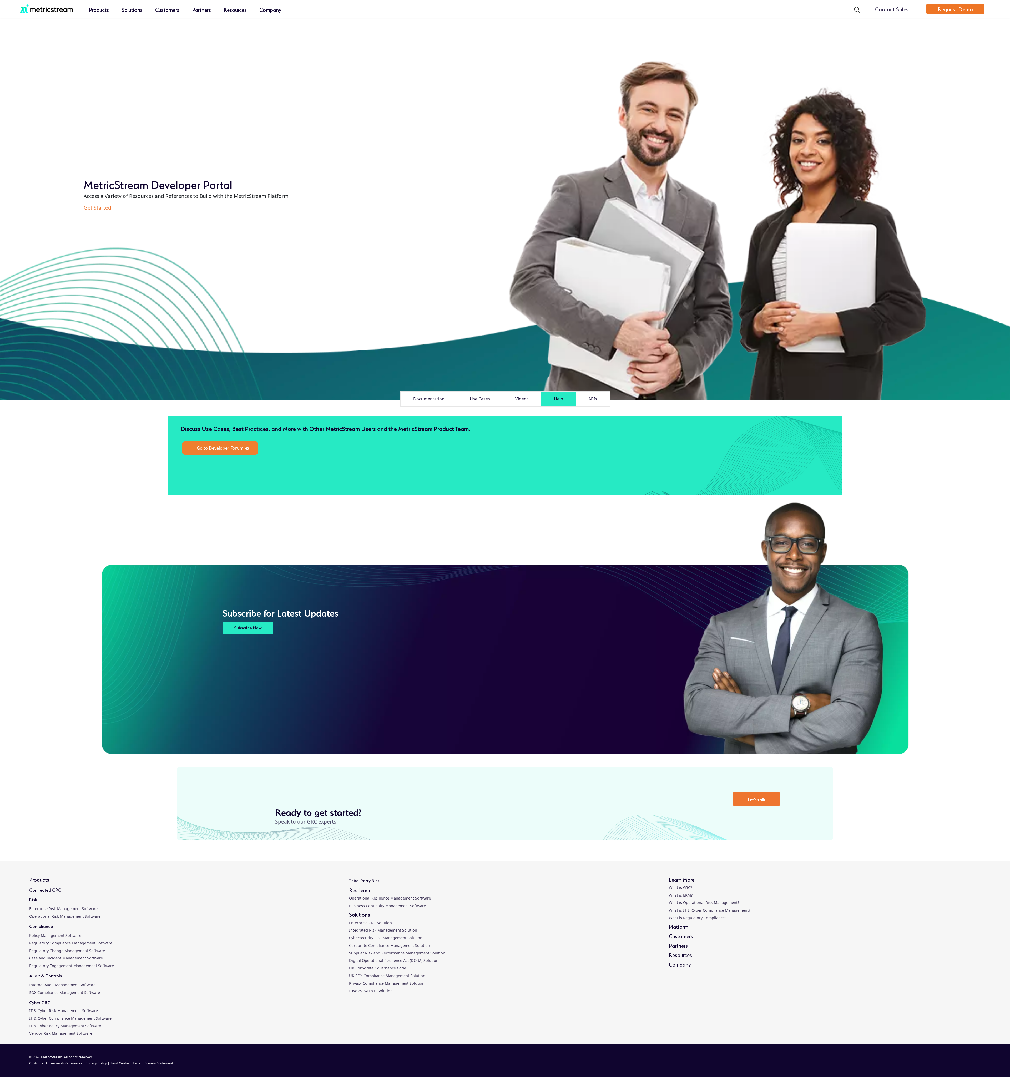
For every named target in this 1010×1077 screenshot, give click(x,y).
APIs (592, 399)
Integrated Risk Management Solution (383, 930)
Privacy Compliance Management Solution (387, 983)
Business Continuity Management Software (387, 905)
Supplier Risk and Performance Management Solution (397, 953)
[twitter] (890, 1063)
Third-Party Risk (364, 880)
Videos (522, 399)
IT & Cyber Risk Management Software (63, 1010)
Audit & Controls (45, 975)
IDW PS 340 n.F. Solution (371, 990)
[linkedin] (811, 1063)
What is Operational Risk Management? (704, 902)
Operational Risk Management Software (64, 916)
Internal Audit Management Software (62, 984)
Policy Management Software (55, 935)
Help (558, 399)
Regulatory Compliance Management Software (70, 943)
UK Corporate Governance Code (377, 968)
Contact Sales (892, 9)
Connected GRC (45, 889)
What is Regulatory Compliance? (697, 917)
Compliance (41, 926)
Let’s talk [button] (756, 799)
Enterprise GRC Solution (370, 922)
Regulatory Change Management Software (67, 950)
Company (270, 9)
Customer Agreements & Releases (56, 1063)
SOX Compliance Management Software (64, 992)
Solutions (132, 9)
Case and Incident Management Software (66, 958)
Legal (137, 1063)
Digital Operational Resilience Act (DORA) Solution (393, 960)
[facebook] (850, 1063)
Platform (678, 926)
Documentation (429, 399)
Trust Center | (121, 1063)
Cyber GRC (39, 1002)
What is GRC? (680, 887)
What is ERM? (681, 895)
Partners (201, 9)
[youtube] (930, 1063)
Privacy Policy (96, 1063)
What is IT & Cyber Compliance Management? (709, 910)
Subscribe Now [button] (248, 627)
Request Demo (955, 9)
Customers (167, 9)
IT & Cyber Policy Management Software (65, 1025)
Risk (33, 899)
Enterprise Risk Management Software (63, 908)
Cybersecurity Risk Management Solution (385, 937)
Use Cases (480, 399)
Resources (235, 9)
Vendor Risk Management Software (60, 1033)
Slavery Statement (159, 1063)
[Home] (46, 6)
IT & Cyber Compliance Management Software (70, 1018)
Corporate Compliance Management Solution (389, 945)
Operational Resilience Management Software (390, 898)
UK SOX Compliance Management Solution (387, 975)
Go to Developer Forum (220, 448)
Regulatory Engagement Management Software (71, 965)
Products (99, 9)
